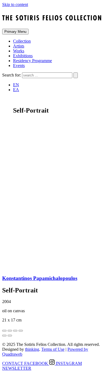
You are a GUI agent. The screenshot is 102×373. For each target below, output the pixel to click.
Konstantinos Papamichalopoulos (39, 278)
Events (19, 65)
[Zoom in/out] (20, 330)
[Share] (10, 330)
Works (18, 51)
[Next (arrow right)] (10, 335)
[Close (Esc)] (4, 330)
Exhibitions (23, 55)
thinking (32, 349)
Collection (22, 41)
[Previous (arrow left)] (4, 335)
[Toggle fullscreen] (15, 330)
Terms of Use (52, 349)
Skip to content (15, 4)
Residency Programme (32, 60)
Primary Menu (15, 32)
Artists (18, 46)
